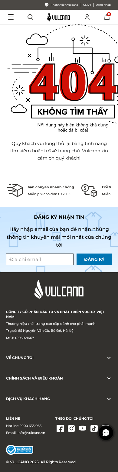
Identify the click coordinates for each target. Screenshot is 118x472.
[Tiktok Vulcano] (94, 429)
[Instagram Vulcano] (71, 429)
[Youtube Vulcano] (83, 429)
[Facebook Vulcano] (60, 429)
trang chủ (69, 151)
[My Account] (87, 17)
